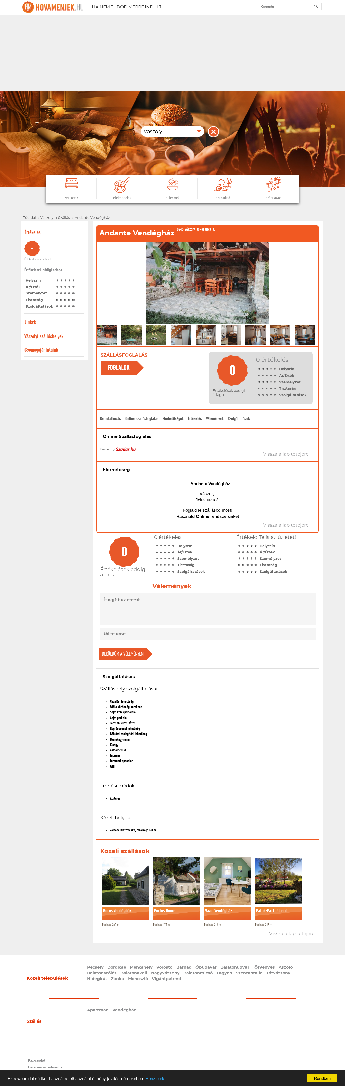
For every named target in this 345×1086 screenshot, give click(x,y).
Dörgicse (116, 967)
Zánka (117, 979)
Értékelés (195, 418)
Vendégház (124, 1010)
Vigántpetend (166, 979)
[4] (69, 280)
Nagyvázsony (165, 973)
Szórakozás (273, 197)
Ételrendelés (122, 197)
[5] (73, 280)
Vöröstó (164, 967)
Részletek (154, 1078)
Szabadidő (223, 197)
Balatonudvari (235, 967)
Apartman (98, 1010)
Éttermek (172, 197)
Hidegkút (97, 979)
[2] (61, 280)
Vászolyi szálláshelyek (43, 336)
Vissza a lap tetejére (292, 934)
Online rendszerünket (217, 516)
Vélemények (215, 418)
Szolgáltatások (239, 418)
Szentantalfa (249, 973)
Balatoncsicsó (198, 973)
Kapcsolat (36, 1060)
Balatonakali (133, 973)
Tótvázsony (278, 973)
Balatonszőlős (102, 973)
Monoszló (138, 979)
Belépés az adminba (45, 1067)
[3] (65, 280)
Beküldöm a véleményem (123, 654)
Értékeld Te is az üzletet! (38, 259)
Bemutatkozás (110, 418)
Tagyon (224, 973)
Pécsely (95, 967)
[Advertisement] (172, 52)
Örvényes (264, 967)
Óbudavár (206, 967)
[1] (57, 280)
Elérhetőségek (173, 418)
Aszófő (286, 967)
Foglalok (119, 367)
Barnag (184, 967)
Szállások (71, 197)
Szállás (34, 1021)
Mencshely (141, 967)
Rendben (322, 1078)
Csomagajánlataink (41, 350)
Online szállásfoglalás (141, 418)
